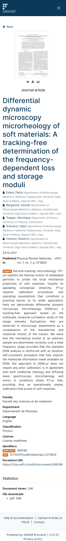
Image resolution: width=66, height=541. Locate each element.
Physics (8, 431)
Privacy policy (33, 539)
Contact (39, 522)
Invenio (41, 534)
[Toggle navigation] (58, 8)
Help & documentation (18, 518)
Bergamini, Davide (18, 205)
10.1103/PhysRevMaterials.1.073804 (33, 454)
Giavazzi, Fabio (16, 226)
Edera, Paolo (14, 192)
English (7, 271)
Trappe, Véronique (18, 217)
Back (9, 26)
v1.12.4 (53, 534)
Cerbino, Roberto (17, 238)
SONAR (28, 534)
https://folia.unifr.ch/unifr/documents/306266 (33, 464)
